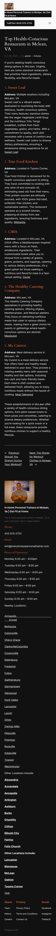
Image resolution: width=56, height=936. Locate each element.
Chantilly (10, 819)
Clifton (8, 826)
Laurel (8, 713)
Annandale (11, 786)
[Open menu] (50, 23)
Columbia (22, 646)
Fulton (8, 673)
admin (28, 56)
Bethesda (10, 626)
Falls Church (12, 846)
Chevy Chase (12, 639)
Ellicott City (11, 833)
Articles (37, 56)
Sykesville (10, 753)
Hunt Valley (11, 699)
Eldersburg (10, 659)
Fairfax (8, 839)
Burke (8, 813)
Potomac (9, 739)
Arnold (13, 619)
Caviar (26, 277)
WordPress (24, 930)
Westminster (11, 766)
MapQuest (10, 335)
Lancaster (10, 706)
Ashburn (10, 806)
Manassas (10, 866)
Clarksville (10, 646)
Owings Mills (12, 726)
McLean (9, 873)
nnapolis (11, 793)
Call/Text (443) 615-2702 (19, 23)
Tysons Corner (13, 886)
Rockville (9, 746)
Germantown (12, 686)
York (7, 893)
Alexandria (11, 779)
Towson (9, 759)
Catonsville (11, 633)
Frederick (10, 666)
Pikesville (10, 733)
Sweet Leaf (11, 152)
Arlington (10, 799)
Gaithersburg (12, 679)
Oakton (9, 879)
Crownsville (11, 653)
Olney (7, 719)
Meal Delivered (24, 394)
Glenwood (10, 693)
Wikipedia (19, 222)
